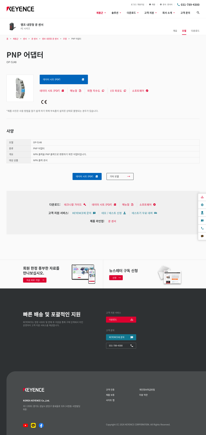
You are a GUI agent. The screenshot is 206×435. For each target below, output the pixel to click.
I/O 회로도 (116, 90)
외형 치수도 (93, 90)
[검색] (198, 12)
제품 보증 (110, 394)
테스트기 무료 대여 (142, 213)
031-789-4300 (190, 4)
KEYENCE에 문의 (81, 213)
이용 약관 (143, 394)
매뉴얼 (73, 90)
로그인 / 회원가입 (137, 4)
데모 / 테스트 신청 (111, 213)
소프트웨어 (138, 90)
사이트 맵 (110, 400)
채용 (153, 4)
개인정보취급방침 (147, 389)
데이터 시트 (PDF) (50, 90)
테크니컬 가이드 (73, 204)
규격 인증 (110, 389)
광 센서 (112, 221)
